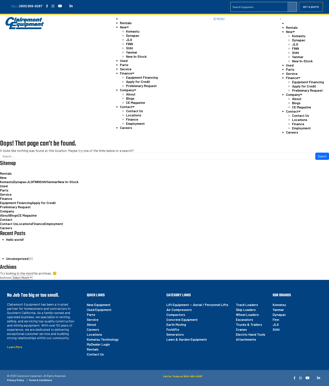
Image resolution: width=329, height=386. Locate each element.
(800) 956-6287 (30, 6)
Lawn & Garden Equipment (186, 339)
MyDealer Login (98, 344)
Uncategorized (17, 258)
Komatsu (279, 305)
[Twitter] (66, 6)
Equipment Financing (142, 77)
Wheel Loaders (247, 314)
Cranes (241, 329)
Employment (135, 123)
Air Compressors (179, 310)
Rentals (126, 23)
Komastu (132, 31)
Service (126, 69)
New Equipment (98, 305)
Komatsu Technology (103, 339)
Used (124, 60)
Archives (5, 277)
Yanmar (131, 52)
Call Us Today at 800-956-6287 (182, 376)
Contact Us (134, 111)
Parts (124, 65)
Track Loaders (247, 305)
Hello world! (15, 239)
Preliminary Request (141, 86)
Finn (276, 319)
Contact (126, 107)
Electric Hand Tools (250, 334)
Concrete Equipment (182, 319)
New (123, 27)
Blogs (130, 98)
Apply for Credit (138, 81)
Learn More (14, 347)
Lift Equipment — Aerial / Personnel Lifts (197, 305)
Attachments (246, 339)
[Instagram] (53, 6)
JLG (129, 40)
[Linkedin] (71, 6)
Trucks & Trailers (249, 324)
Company (127, 90)
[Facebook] (47, 6)
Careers (126, 128)
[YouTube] (60, 6)
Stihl (129, 48)
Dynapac (132, 35)
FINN (129, 44)
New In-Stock (136, 56)
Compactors (175, 314)
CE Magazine (135, 102)
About (130, 94)
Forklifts (172, 329)
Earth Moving (176, 324)
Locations (133, 115)
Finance (126, 73)
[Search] (292, 7)
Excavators (244, 319)
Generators (175, 334)
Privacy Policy (15, 380)
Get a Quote (311, 6)
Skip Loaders (246, 310)
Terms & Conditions (40, 380)
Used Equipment (99, 310)
